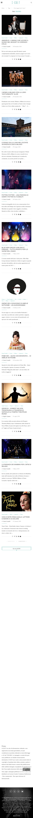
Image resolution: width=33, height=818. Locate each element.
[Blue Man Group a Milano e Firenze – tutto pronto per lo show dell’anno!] (16, 232)
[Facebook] (10, 791)
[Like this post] (12, 59)
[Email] (22, 791)
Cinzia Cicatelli (6, 46)
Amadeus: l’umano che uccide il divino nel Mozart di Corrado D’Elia (15, 42)
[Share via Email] (20, 59)
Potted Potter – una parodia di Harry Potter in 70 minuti (15, 196)
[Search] (31, 2)
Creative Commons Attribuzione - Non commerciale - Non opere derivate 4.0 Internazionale (16, 776)
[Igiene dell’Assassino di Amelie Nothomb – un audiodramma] (16, 286)
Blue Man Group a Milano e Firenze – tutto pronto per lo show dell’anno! (15, 249)
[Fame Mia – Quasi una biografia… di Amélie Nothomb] (16, 340)
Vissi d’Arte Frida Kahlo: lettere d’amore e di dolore (16, 518)
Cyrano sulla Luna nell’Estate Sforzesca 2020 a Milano (15, 143)
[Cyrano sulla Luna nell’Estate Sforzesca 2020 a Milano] (16, 127)
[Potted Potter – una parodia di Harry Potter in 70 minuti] (16, 179)
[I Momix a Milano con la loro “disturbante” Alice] (16, 77)
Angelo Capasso (6, 416)
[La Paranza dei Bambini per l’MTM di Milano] (16, 449)
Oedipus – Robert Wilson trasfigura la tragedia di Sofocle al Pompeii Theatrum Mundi (14, 411)
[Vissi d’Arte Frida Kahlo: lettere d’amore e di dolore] (16, 501)
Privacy (4, 746)
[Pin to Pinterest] (18, 59)
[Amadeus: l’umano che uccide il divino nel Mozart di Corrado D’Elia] (16, 25)
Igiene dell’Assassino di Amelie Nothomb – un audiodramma (15, 304)
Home (3, 8)
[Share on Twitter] (16, 59)
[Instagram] (18, 791)
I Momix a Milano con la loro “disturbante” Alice (14, 93)
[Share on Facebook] (14, 59)
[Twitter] (14, 791)
